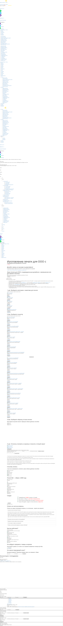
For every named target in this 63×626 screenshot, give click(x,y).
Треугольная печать (8, 191)
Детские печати (3, 42)
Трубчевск (2, 73)
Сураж (2, 72)
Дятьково (2, 63)
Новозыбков (2, 68)
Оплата (2, 33)
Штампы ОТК (3, 60)
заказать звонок (9, 603)
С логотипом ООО (7, 186)
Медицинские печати (4, 38)
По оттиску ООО (7, 188)
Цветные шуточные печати (9, 203)
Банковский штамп (5, 121)
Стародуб (2, 71)
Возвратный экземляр (4, 47)
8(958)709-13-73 (47, 282)
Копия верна (3, 52)
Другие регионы (3, 75)
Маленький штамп (7, 193)
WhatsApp (34, 282)
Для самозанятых (3, 41)
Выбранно (8, 312)
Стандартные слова (4, 58)
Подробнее (8, 319)
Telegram (39, 282)
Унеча (2, 255)
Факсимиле (2, 32)
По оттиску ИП (7, 183)
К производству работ (6, 94)
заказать (9, 503)
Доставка (2, 34)
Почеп (2, 69)
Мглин (2, 249)
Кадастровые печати (4, 40)
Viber (1, 24)
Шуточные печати (3, 44)
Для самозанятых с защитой (9, 198)
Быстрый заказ (17, 453)
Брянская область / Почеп (3, 2)
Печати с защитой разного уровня (7, 79)
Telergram (2, 26)
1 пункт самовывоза (17, 284)
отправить (24, 553)
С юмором (2, 57)
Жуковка (2, 64)
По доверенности (3, 54)
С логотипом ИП (7, 182)
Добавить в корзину (41, 451)
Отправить (25, 597)
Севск (2, 70)
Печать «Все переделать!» (9, 202)
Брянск (2, 62)
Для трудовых (3, 50)
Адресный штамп (3, 46)
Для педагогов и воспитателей (7, 85)
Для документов (3, 48)
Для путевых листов (4, 49)
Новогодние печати (4, 43)
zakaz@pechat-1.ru (24, 282)
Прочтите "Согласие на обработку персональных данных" (26, 606)
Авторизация (4, 20)
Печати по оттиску (3, 39)
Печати (2, 30)
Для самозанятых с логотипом (9, 197)
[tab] (31, 510)
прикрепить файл (26, 612)
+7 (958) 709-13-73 (2, 560)
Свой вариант (9, 449)
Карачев (2, 66)
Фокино (2, 74)
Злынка (2, 65)
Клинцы (2, 67)
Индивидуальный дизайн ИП (9, 184)
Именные (2, 51)
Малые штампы (3, 53)
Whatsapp (2, 28)
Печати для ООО (3, 37)
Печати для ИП (3, 36)
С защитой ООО (7, 187)
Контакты (4, 139)
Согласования (5, 132)
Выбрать (8, 296)
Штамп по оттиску (3, 59)
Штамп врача (7, 192)
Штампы (2, 31)
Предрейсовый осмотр (4, 55)
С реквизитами (3, 56)
